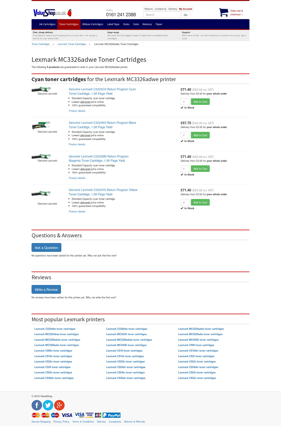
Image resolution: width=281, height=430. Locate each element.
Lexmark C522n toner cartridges (53, 361)
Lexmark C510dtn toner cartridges (198, 350)
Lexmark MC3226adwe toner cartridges (57, 339)
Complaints (115, 421)
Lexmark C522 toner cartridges (196, 356)
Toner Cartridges (41, 44)
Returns (149, 8)
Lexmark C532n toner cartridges (197, 378)
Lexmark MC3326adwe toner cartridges (129, 339)
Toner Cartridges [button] (69, 24)
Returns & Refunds (134, 421)
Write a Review (46, 289)
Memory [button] (147, 24)
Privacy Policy (61, 421)
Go (186, 15)
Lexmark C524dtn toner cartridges (198, 367)
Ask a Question (46, 247)
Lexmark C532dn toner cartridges (125, 378)
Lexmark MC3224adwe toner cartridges (201, 328)
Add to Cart (200, 102)
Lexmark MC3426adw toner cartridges (56, 345)
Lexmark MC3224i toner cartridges (126, 334)
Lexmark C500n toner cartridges (53, 350)
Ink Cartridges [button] (47, 24)
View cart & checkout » (236, 12)
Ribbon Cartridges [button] (92, 24)
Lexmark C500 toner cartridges (196, 345)
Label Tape (113, 24)
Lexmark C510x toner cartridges (125, 356)
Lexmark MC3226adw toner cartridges (200, 334)
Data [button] (136, 24)
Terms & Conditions (83, 421)
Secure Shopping (41, 421)
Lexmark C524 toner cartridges (52, 367)
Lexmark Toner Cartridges (72, 44)
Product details (77, 111)
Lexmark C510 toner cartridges (124, 350)
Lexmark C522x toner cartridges (197, 361)
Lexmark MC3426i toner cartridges (126, 345)
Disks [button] (126, 24)
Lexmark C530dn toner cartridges (54, 378)
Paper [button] (159, 24)
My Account (185, 9)
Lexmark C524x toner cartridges (197, 372)
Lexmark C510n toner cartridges (53, 356)
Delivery (172, 8)
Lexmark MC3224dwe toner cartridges (56, 334)
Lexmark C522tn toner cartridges (125, 361)
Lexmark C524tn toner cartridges (125, 372)
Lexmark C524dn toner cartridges (125, 367)
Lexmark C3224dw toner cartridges (54, 328)
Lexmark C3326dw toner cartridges (126, 328)
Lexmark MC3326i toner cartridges (198, 339)
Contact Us (160, 8)
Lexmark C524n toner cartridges (53, 372)
